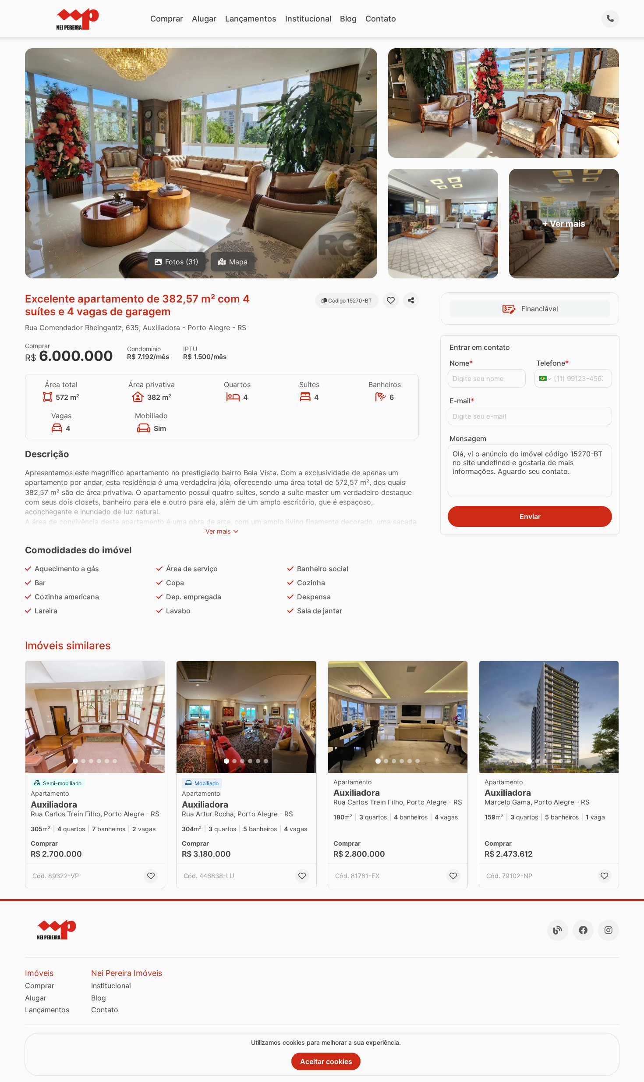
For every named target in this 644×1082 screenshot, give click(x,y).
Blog (348, 18)
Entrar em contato (479, 347)
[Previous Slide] (34, 717)
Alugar (204, 18)
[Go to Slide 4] (99, 761)
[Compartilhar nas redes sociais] (411, 300)
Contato (380, 18)
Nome (461, 363)
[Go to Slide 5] (107, 761)
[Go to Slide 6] (115, 761)
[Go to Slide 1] (75, 761)
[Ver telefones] (610, 19)
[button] (95, 717)
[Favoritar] (391, 300)
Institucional (308, 18)
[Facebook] (583, 930)
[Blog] (557, 930)
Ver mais (218, 531)
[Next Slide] (155, 717)
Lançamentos (250, 18)
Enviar (530, 516)
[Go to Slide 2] (83, 761)
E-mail (461, 400)
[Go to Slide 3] (91, 761)
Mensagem (467, 438)
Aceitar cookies (326, 1061)
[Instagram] (608, 930)
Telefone (552, 363)
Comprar (166, 18)
